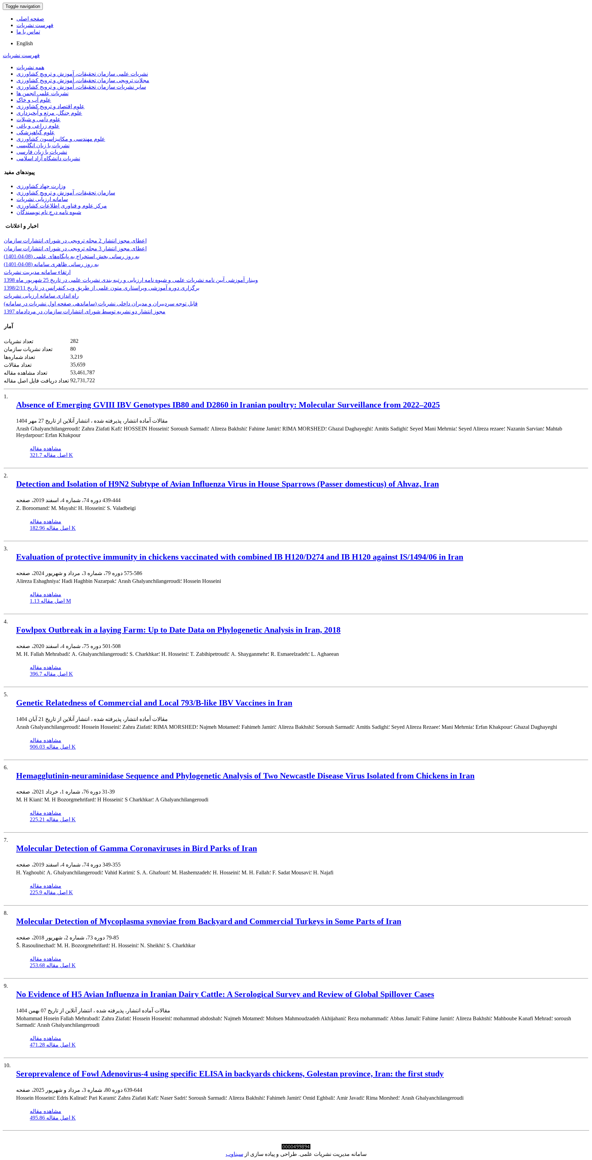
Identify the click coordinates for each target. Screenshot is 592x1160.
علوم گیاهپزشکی (35, 132)
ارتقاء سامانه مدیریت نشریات (37, 272)
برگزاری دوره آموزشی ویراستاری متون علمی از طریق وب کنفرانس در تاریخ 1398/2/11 (101, 288)
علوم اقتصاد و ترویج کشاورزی (50, 106)
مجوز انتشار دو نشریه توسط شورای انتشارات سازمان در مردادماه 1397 (84, 311)
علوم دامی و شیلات (38, 119)
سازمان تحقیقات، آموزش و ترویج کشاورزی (65, 193)
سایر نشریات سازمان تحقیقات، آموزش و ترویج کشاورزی (81, 87)
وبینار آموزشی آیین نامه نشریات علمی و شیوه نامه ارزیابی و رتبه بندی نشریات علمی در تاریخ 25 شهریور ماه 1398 (131, 280)
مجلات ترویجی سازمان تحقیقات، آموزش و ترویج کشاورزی (82, 80)
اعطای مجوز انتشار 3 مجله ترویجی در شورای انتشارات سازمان (75, 248)
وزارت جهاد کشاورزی (41, 186)
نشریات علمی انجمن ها (42, 93)
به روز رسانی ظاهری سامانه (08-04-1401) (51, 264)
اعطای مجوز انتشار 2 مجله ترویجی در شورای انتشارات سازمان (75, 241)
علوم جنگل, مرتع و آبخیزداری (49, 113)
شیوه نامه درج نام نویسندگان (48, 212)
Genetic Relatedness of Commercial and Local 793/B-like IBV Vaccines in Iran (154, 702)
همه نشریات (30, 67)
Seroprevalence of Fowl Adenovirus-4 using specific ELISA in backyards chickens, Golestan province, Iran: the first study (230, 1073)
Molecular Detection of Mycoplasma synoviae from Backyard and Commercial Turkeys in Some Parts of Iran (208, 921)
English (24, 43)
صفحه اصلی (30, 19)
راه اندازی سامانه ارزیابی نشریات (41, 296)
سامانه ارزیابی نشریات (42, 199)
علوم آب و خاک (33, 100)
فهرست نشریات (34, 25)
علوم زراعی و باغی (38, 126)
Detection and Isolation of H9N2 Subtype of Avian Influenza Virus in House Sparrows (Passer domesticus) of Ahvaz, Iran (227, 483)
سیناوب (234, 1154)
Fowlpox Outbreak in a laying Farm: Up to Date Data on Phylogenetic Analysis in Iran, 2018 (178, 629)
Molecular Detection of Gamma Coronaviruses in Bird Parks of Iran (136, 848)
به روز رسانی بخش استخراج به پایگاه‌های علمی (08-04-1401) (71, 256)
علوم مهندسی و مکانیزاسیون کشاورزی (60, 139)
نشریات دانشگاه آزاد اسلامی (48, 158)
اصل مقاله (51, 455)
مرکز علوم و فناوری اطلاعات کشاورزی (61, 206)
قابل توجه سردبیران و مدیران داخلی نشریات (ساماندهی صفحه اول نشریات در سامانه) (101, 304)
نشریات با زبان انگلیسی (43, 145)
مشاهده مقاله (45, 448)
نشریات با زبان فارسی (41, 152)
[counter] (296, 1147)
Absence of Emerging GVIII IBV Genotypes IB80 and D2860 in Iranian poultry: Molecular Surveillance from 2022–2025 (228, 404)
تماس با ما (28, 32)
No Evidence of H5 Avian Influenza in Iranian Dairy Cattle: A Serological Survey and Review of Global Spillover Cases (225, 994)
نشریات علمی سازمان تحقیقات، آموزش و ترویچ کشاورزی (82, 74)
